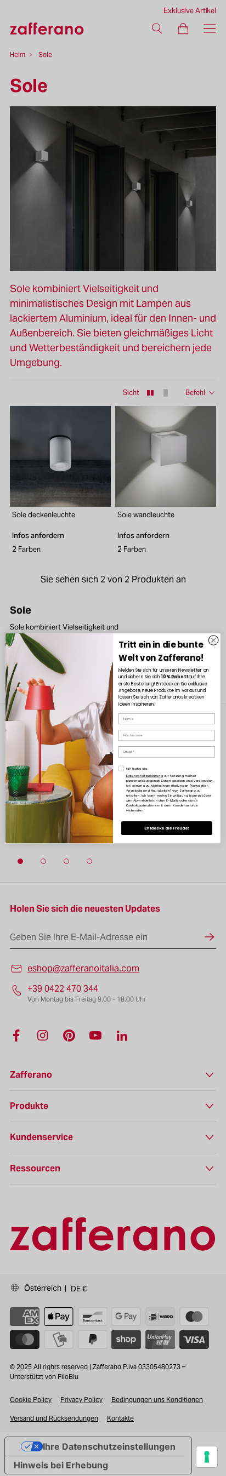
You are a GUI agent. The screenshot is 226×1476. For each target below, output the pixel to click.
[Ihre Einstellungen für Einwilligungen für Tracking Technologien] (206, 1456)
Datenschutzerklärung (144, 775)
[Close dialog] (213, 640)
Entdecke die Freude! (166, 828)
